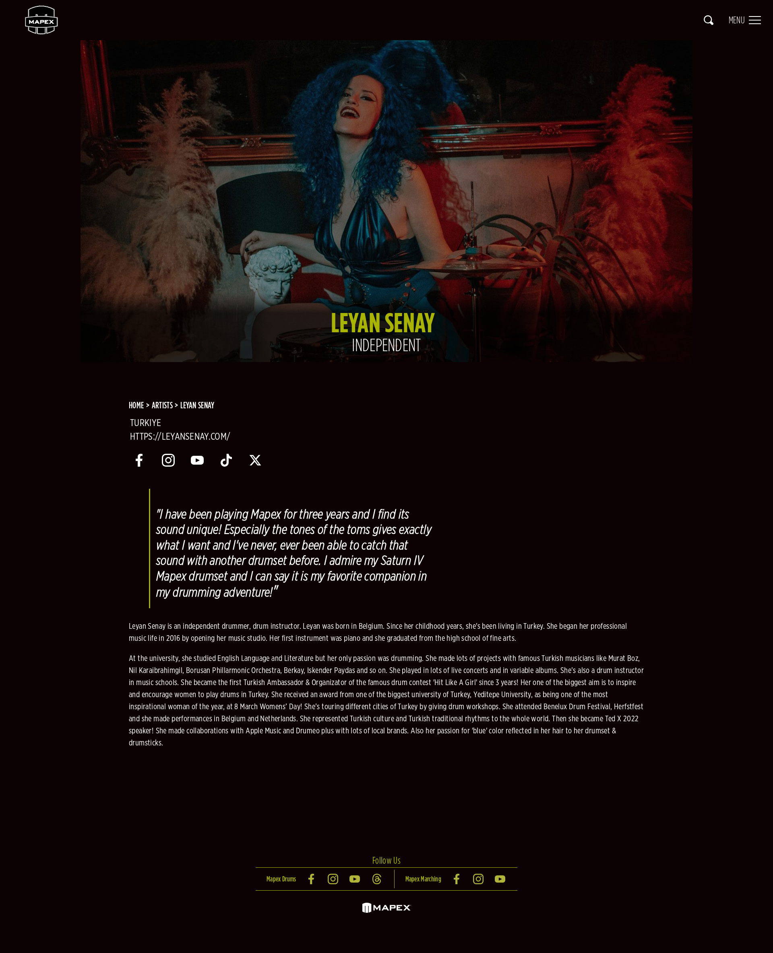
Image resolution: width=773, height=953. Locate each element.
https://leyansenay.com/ (180, 437)
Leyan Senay (197, 405)
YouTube (355, 879)
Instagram (334, 879)
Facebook (312, 879)
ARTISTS (162, 405)
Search (708, 20)
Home (136, 405)
